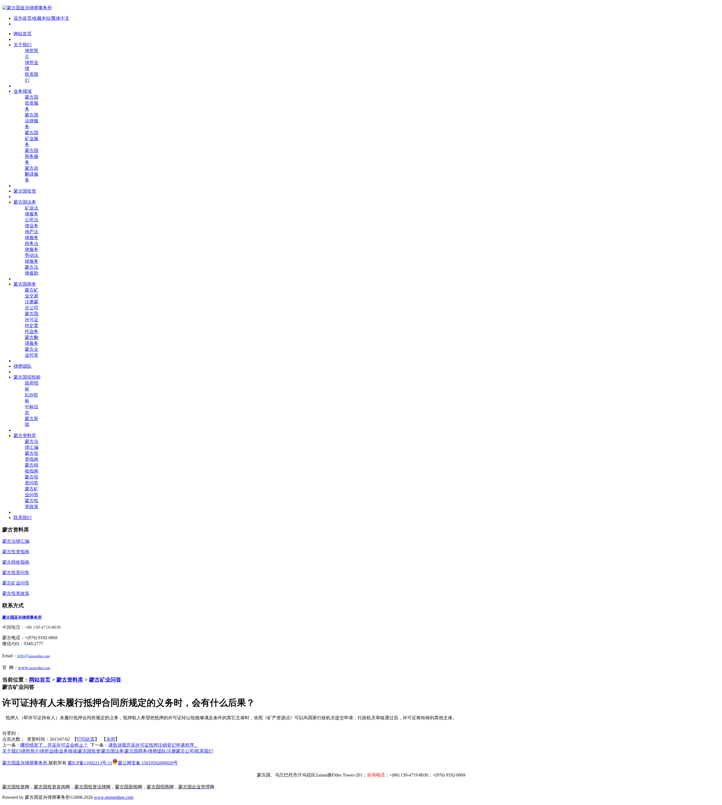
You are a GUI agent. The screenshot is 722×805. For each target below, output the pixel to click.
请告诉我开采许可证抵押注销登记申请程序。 (153, 745)
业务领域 (68, 751)
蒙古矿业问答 (105, 680)
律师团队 (157, 751)
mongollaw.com (39, 668)
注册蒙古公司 (180, 751)
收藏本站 (41, 18)
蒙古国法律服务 (31, 121)
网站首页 (39, 680)
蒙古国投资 (89, 751)
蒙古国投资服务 (31, 103)
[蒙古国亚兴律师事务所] (27, 7)
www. (23, 667)
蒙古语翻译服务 (31, 174)
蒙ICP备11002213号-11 (90, 762)
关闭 (110, 739)
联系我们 (204, 751)
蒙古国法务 (112, 751)
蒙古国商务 (136, 751)
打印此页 (86, 739)
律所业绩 (49, 751)
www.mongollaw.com (113, 797)
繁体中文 (60, 18)
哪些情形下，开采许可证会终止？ (54, 745)
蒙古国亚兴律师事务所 (25, 762)
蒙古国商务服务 (31, 156)
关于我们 (11, 751)
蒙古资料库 (69, 680)
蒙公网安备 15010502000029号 (148, 762)
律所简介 (30, 751)
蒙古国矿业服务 (31, 138)
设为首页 (23, 18)
